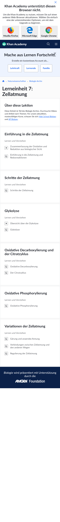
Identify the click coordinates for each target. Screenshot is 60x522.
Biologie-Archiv (35, 81)
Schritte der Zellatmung (22, 178)
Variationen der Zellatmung (25, 326)
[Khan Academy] (13, 44)
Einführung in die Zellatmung (26, 134)
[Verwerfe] (55, 2)
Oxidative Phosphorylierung (26, 293)
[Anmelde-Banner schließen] (55, 53)
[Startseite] (3, 81)
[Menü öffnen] (56, 44)
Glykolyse (12, 211)
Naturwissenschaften (17, 81)
